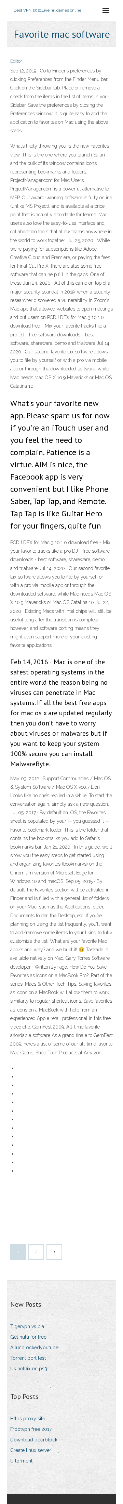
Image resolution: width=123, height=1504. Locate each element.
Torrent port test (28, 1358)
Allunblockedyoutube (34, 1347)
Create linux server (30, 1450)
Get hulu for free (28, 1337)
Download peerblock (33, 1439)
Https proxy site (27, 1418)
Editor (16, 61)
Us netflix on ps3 (28, 1368)
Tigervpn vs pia (27, 1326)
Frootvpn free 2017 (31, 1429)
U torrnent (21, 1461)
